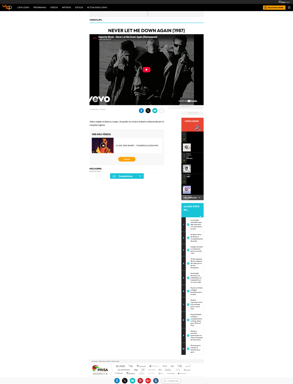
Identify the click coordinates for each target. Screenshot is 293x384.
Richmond (118, 376)
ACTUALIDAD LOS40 (97, 7)
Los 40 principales (131, 366)
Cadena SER (164, 366)
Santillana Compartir (154, 366)
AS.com (172, 366)
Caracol (188, 366)
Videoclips (96, 20)
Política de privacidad (104, 361)
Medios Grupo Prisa (100, 373)
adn (179, 366)
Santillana (142, 366)
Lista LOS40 (23, 7)
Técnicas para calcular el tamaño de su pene (196, 348)
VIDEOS (54, 7)
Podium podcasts (118, 372)
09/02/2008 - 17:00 (98, 109)
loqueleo (170, 376)
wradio (143, 369)
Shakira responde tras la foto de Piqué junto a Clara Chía (196, 304)
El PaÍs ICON (151, 376)
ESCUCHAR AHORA (276, 7)
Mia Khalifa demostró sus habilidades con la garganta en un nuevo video (196, 277)
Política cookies (115, 361)
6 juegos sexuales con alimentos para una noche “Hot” (197, 250)
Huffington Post (123, 369)
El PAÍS (120, 366)
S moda (160, 376)
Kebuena (188, 369)
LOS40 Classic (173, 369)
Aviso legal (94, 361)
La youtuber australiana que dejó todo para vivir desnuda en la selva (196, 224)
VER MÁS (127, 159)
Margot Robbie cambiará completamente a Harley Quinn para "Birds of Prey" (196, 319)
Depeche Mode (95, 171)
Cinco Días (151, 369)
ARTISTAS (66, 7)
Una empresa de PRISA (100, 368)
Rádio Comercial (191, 376)
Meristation (181, 376)
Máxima (166, 369)
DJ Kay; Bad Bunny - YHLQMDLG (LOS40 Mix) (137, 145)
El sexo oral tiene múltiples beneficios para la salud (197, 291)
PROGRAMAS (39, 7)
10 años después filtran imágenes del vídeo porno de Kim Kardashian (196, 263)
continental (160, 369)
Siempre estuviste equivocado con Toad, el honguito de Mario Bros (197, 335)
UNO (136, 369)
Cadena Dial (180, 369)
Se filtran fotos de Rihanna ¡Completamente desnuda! (197, 237)
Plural (141, 376)
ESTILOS (79, 7)
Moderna (130, 376)
